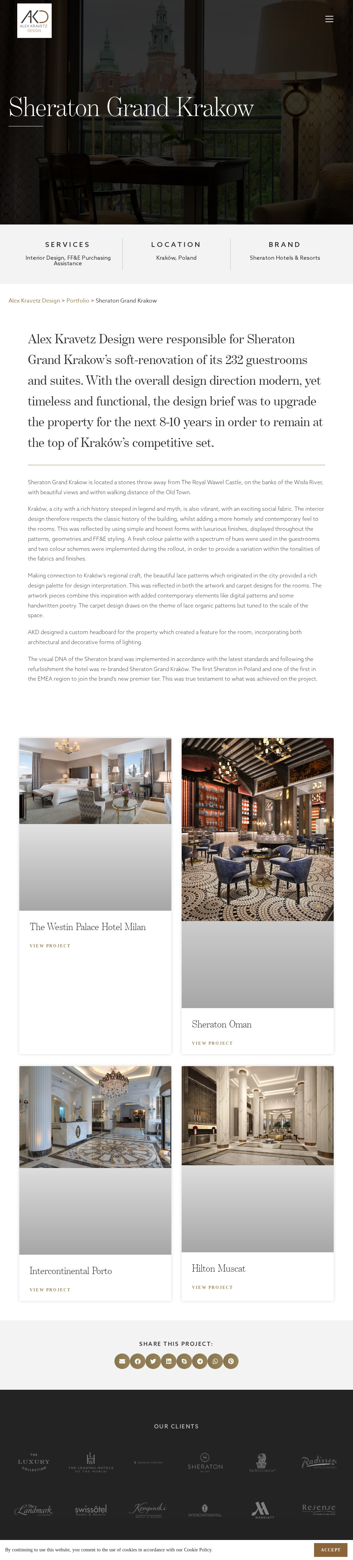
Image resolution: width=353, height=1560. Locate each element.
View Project (50, 946)
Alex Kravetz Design (34, 301)
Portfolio (78, 301)
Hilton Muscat (218, 1268)
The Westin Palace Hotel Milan (88, 926)
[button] (122, 1361)
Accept (331, 1550)
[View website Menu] (329, 19)
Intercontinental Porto (71, 1270)
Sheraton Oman (222, 1024)
